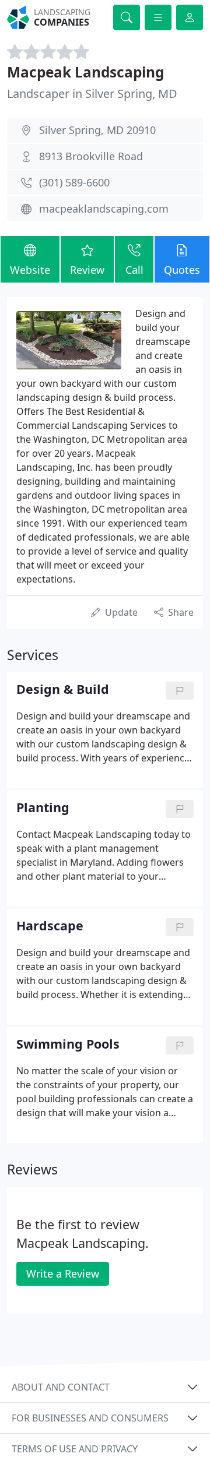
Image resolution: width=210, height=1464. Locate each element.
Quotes (182, 270)
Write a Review (62, 1273)
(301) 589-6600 (74, 182)
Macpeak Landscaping (85, 72)
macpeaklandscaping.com (104, 209)
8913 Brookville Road (91, 156)
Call (134, 270)
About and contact (61, 1387)
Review (87, 270)
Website (30, 270)
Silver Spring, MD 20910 (97, 130)
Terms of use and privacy (75, 1448)
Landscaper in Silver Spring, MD (92, 93)
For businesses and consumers (90, 1418)
